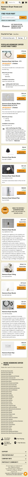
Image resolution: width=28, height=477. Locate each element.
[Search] (20, 2)
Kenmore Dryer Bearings (7, 372)
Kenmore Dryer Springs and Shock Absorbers (12, 421)
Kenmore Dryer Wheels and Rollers (9, 431)
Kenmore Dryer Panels (6, 412)
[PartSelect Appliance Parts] (3, 2)
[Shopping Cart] (26, 3)
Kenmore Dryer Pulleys (6, 415)
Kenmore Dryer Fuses (6, 393)
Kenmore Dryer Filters (6, 391)
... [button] (16, 140)
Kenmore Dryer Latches (7, 403)
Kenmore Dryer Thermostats (8, 424)
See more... (7, 76)
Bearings (20, 38)
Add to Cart (21, 56)
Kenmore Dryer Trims (6, 428)
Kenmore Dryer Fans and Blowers (9, 390)
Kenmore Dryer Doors (6, 381)
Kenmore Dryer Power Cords (8, 414)
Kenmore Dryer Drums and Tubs (9, 384)
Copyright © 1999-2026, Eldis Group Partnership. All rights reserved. (14, 473)
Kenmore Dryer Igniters (6, 400)
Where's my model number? (8, 20)
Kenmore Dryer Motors (6, 410)
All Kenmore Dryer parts (9, 38)
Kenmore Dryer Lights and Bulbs (9, 407)
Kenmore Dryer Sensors (7, 419)
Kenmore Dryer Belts (6, 374)
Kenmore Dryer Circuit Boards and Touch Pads (12, 379)
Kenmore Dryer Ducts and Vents (9, 386)
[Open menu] (6, 2)
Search (23, 17)
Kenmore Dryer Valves (6, 429)
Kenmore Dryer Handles (7, 395)
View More (15, 34)
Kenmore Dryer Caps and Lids (8, 377)
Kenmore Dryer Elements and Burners (10, 388)
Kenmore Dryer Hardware (7, 396)
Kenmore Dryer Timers (6, 426)
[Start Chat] (25, 474)
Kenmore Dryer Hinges (6, 398)
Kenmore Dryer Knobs (6, 402)
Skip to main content (14, 18)
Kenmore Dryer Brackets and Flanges (10, 376)
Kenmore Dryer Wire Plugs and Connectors (11, 433)
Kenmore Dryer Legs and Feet (8, 405)
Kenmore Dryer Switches (7, 422)
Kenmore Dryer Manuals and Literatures (11, 409)
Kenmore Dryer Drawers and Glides (9, 383)
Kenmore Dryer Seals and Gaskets (9, 417)
